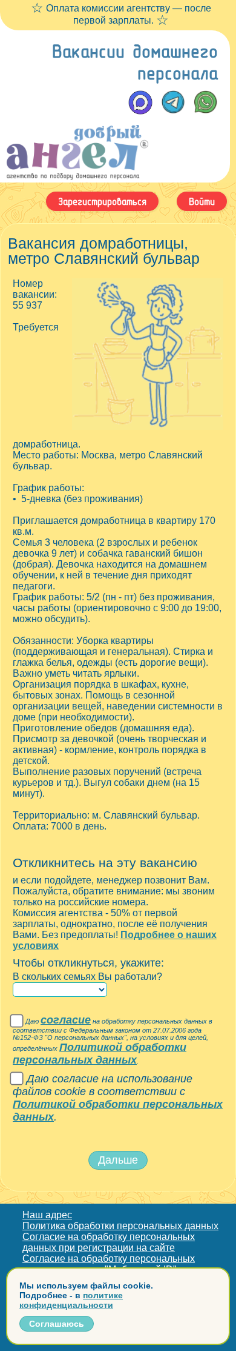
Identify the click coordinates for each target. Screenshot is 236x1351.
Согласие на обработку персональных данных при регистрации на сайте (108, 1242)
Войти (202, 201)
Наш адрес (47, 1215)
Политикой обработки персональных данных (99, 1053)
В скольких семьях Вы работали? (87, 976)
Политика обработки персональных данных (120, 1226)
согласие (66, 1020)
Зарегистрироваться (102, 201)
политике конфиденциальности (71, 1300)
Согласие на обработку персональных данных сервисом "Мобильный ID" (108, 1264)
